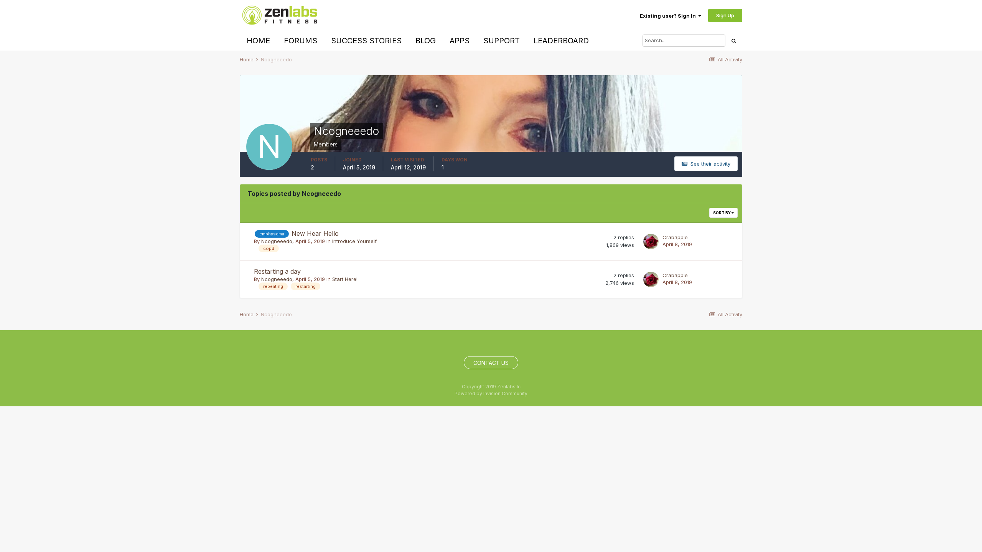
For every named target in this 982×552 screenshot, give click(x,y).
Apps (460, 40)
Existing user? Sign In (669, 16)
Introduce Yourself (354, 241)
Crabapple (675, 237)
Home (258, 40)
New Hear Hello (315, 233)
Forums (300, 40)
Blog (425, 40)
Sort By (722, 212)
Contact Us (491, 363)
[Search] (733, 40)
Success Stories (366, 40)
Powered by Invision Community (491, 393)
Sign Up (725, 15)
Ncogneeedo (276, 241)
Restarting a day (277, 271)
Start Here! (345, 279)
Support (501, 40)
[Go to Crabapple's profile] (651, 241)
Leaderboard (561, 40)
